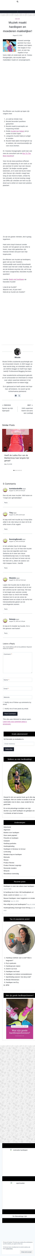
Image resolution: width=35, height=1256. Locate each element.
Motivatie (7, 857)
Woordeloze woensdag (11, 873)
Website (7, 697)
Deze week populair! (10, 835)
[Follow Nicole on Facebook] (15, 395)
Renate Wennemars (12, 980)
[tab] (13, 470)
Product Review (9, 863)
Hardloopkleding (9, 846)
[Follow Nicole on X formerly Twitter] (19, 395)
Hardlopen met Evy (12, 982)
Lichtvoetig (7, 852)
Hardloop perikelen (10, 843)
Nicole (17, 357)
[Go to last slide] (5, 449)
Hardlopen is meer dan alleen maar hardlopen (19, 886)
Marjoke (12, 578)
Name (6, 680)
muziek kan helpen (17, 131)
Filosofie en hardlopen (11, 838)
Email (6, 688)
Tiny (11, 513)
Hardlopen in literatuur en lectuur (14, 849)
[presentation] (17, 440)
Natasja (12, 619)
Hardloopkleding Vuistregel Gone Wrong (17, 908)
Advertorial (7, 827)
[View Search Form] (17, 1)
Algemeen (7, 830)
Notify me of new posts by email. (17, 709)
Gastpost (7, 841)
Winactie (6, 871)
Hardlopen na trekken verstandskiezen (19, 974)
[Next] (30, 449)
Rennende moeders (10, 868)
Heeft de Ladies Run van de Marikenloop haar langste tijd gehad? (16, 458)
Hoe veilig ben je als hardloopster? (15, 904)
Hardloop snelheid (12, 958)
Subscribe (8, 749)
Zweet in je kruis (11, 969)
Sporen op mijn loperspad (7, 408)
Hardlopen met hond (12, 971)
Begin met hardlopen (16, 279)
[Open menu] (17, 11)
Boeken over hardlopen (11, 832)
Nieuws (17, 19)
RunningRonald (15, 539)
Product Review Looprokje (12, 865)
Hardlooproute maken (13, 966)
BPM (7, 985)
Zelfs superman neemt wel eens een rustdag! (27, 409)
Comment (8, 654)
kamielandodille (15, 489)
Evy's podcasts (11, 963)
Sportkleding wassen (13, 977)
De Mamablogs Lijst (20, 1216)
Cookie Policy (9, 1248)
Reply (6, 502)
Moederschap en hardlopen (13, 854)
